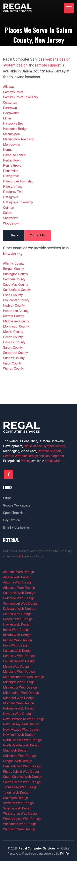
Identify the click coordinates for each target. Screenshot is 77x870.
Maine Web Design (16, 666)
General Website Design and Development (33, 456)
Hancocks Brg (13, 123)
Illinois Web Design (17, 635)
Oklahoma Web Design (19, 756)
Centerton (10, 102)
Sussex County (14, 358)
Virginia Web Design (17, 808)
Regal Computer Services (36, 848)
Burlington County (15, 274)
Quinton (8, 208)
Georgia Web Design (18, 619)
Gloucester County (16, 300)
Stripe (7, 498)
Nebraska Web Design (19, 708)
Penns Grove (12, 165)
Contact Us (38, 235)
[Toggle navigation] (69, 8)
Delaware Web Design (19, 609)
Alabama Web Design (18, 572)
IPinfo (64, 853)
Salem (7, 213)
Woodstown (11, 223)
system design (15, 65)
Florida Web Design (17, 614)
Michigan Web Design (18, 682)
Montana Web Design (18, 703)
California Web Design (19, 593)
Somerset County (15, 353)
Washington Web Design (20, 813)
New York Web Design (19, 735)
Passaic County (14, 342)
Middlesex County (16, 321)
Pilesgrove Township (18, 181)
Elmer (7, 118)
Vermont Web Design (18, 803)
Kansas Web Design (17, 651)
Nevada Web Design (17, 714)
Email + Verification (17, 528)
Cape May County (15, 285)
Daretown (10, 108)
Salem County (13, 348)
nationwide (53, 461)
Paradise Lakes (14, 155)
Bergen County (13, 269)
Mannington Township (18, 139)
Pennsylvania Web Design (22, 766)
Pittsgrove (10, 197)
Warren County (13, 368)
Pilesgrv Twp (12, 186)
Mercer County (13, 316)
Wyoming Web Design (19, 829)
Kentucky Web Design (19, 656)
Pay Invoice (11, 520)
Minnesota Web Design (20, 687)
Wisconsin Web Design (20, 824)
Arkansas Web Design (19, 588)
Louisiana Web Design (19, 661)
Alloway (8, 87)
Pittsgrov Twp (13, 192)
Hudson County (14, 305)
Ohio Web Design (15, 750)
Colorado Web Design (18, 598)
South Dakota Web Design (22, 782)
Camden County (14, 279)
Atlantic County (13, 263)
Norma (8, 150)
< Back (13, 235)
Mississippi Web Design (21, 693)
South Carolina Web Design (22, 777)
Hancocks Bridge (15, 129)
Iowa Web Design (16, 645)
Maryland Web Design (19, 672)
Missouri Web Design (18, 698)
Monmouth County (16, 326)
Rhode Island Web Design (21, 772)
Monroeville (11, 145)
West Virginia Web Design (22, 819)
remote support (48, 65)
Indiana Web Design (17, 640)
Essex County (13, 295)
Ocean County (13, 337)
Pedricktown (12, 160)
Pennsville (10, 171)
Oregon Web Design (17, 761)
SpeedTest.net (14, 513)
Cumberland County (17, 290)
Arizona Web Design (17, 582)
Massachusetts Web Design (23, 677)
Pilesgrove (11, 176)
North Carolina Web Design (22, 740)
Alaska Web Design (17, 577)
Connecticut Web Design (20, 603)
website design (57, 59)
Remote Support (49, 451)
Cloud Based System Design (44, 446)
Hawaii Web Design (17, 624)
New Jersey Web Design (21, 724)
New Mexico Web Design (21, 729)
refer (20, 556)
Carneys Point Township (20, 97)
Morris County (13, 332)
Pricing (26, 461)
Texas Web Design (16, 792)
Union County (12, 363)
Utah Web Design (15, 798)
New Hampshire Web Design (24, 719)
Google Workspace (16, 505)
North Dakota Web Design (21, 745)
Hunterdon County (16, 311)
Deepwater (11, 113)
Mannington (11, 134)
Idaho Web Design (16, 630)
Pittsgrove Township (18, 202)
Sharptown (10, 218)
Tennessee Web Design (20, 787)
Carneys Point (13, 92)
